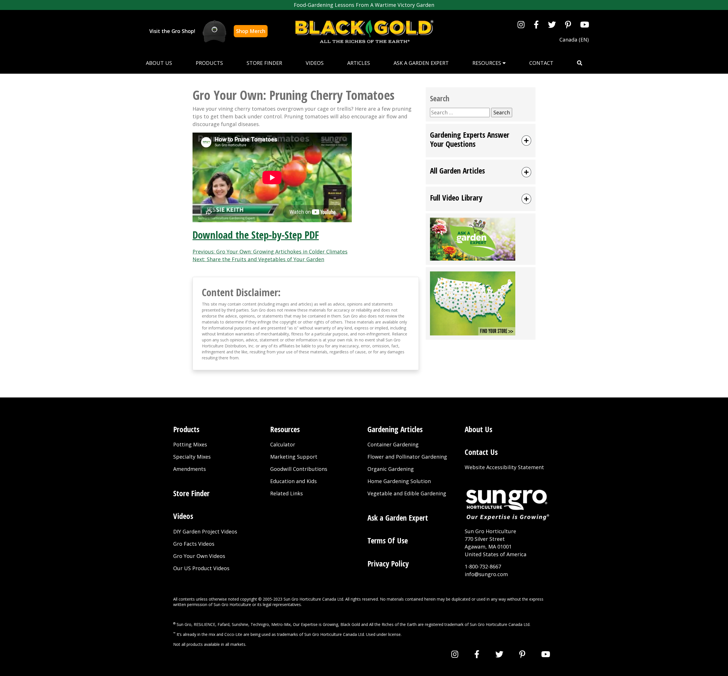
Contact (541, 62)
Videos (315, 62)
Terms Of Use (387, 540)
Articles (358, 62)
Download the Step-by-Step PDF (256, 235)
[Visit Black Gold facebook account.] (536, 24)
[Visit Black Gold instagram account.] (521, 24)
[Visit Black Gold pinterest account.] (568, 24)
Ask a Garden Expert (421, 62)
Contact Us (481, 452)
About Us (159, 62)
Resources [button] (487, 62)
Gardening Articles (395, 429)
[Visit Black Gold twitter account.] (552, 24)
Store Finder (264, 62)
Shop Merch (250, 31)
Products (209, 62)
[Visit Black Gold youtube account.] (585, 24)
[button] (579, 63)
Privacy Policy (388, 563)
